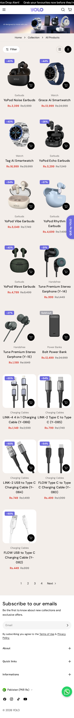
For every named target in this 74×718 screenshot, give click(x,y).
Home (18, 37)
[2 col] (68, 49)
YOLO (16, 710)
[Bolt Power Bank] (54, 325)
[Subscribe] (67, 625)
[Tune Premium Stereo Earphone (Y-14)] (54, 260)
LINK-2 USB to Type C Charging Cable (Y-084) (19, 487)
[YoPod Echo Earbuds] (54, 134)
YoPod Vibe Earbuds (19, 221)
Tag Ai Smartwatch (19, 161)
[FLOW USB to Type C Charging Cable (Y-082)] (19, 526)
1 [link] (21, 583)
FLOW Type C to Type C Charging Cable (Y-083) (54, 487)
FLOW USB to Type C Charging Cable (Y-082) (19, 557)
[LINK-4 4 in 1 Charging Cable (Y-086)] (19, 391)
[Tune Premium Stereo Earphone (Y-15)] (19, 325)
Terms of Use (46, 634)
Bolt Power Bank (54, 352)
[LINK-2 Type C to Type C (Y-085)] (54, 391)
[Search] (63, 9)
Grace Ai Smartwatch (55, 100)
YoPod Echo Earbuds (54, 161)
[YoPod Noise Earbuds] (19, 74)
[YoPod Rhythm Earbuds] (54, 195)
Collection (33, 37)
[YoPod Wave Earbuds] (19, 260)
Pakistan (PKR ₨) (18, 690)
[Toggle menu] (4, 9)
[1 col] (59, 49)
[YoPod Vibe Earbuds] (19, 195)
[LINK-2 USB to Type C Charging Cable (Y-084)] (19, 456)
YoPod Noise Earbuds (19, 100)
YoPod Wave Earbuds (19, 287)
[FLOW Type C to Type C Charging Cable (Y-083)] (54, 456)
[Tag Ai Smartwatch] (19, 134)
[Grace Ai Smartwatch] (54, 74)
